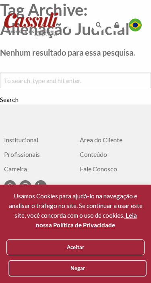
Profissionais (22, 154)
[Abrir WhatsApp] (131, 262)
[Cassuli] (31, 24)
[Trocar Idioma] (135, 25)
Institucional (21, 140)
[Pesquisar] (98, 25)
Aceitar (75, 247)
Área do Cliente (101, 140)
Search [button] (9, 99)
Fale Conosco (98, 169)
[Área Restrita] (116, 25)
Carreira (15, 169)
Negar (77, 268)
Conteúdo (93, 154)
